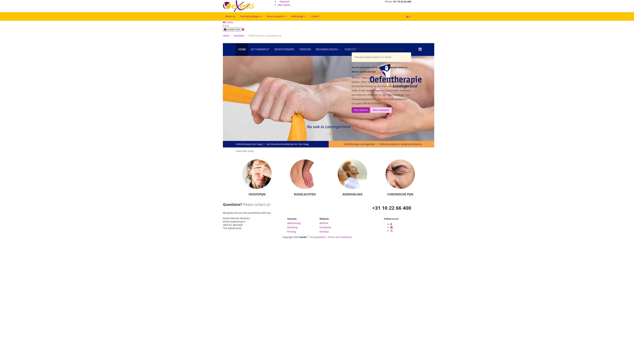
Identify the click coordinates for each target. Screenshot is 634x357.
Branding (292, 227)
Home (226, 35)
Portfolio (324, 231)
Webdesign (297, 16)
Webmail (284, 1)
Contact (315, 16)
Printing (291, 231)
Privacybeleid (317, 237)
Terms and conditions (340, 237)
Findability (325, 227)
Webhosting (293, 223)
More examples (381, 110)
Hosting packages (250, 16)
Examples (239, 35)
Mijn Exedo (284, 4)
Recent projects (276, 16)
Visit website (361, 110)
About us (230, 16)
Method (323, 223)
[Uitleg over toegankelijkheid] (243, 29)
